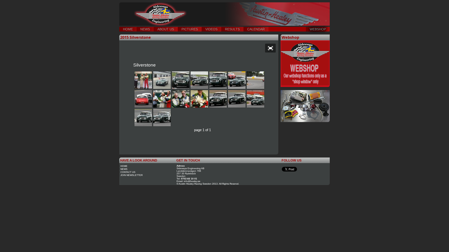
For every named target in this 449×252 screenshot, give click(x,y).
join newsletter (131, 175)
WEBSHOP (318, 29)
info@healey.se (192, 181)
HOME (128, 29)
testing (198, 9)
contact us (127, 172)
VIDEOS (211, 29)
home (123, 166)
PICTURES (189, 29)
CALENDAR (256, 29)
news (123, 169)
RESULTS (232, 29)
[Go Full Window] (270, 48)
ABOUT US (165, 29)
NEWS (145, 29)
